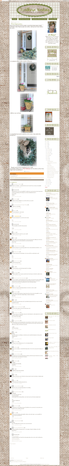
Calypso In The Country (50, 289)
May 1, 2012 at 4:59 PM (16, 229)
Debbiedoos (15, 341)
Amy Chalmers (16, 286)
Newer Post (12, 458)
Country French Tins (50, 175)
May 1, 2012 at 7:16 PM (16, 283)
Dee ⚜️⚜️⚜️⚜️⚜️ (16, 216)
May (48, 159)
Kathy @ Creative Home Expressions (19, 278)
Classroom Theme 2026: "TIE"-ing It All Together (54, 198)
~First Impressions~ (17, 24)
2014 (47, 144)
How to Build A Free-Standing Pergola (51, 256)
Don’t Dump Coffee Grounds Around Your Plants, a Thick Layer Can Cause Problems (51, 234)
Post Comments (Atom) (18, 460)
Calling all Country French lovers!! (53, 171)
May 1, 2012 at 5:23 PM (16, 235)
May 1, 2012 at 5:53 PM (16, 258)
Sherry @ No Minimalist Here (18, 427)
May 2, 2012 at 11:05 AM (17, 383)
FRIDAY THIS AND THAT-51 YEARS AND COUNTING (54, 208)
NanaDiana (15, 347)
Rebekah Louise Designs (45, 464)
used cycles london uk (16, 439)
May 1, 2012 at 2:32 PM (16, 196)
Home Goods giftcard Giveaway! (53, 351)
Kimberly (14, 210)
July (48, 156)
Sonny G (15, 380)
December (49, 149)
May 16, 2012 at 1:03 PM (17, 441)
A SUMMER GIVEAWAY (52, 324)
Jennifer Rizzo (48, 213)
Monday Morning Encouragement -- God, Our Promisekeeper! (54, 279)
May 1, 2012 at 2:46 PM (16, 202)
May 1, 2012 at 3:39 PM (16, 213)
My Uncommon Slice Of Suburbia (51, 254)
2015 (47, 143)
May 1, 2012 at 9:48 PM (16, 344)
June (48, 158)
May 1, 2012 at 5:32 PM (16, 243)
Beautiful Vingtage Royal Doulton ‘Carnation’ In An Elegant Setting (51, 226)
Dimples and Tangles (49, 293)
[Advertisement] (17, 451)
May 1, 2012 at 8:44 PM (16, 329)
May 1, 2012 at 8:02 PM (16, 289)
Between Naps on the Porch (51, 224)
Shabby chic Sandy (16, 261)
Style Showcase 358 (49, 269)
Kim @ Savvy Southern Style (18, 306)
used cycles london (15, 436)
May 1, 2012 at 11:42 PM (16, 351)
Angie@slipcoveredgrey (17, 184)
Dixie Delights (48, 217)
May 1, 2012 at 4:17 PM (16, 221)
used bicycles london (15, 438)
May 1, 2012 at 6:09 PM (16, 264)
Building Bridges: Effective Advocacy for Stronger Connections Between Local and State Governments (52, 247)
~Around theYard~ (50, 161)
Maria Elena (15, 199)
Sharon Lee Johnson (17, 354)
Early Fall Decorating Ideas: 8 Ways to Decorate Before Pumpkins (51, 243)
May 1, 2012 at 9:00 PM (16, 338)
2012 (47, 147)
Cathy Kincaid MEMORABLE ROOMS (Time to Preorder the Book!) (52, 194)
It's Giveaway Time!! (51, 320)
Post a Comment (12, 443)
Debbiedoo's (48, 232)
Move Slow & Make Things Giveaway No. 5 (52, 222)
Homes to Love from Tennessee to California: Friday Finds (51, 204)
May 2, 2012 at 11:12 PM (16, 425)
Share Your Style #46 (51, 329)
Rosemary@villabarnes (17, 386)
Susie (14, 374)
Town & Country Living (50, 203)
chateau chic (15, 291)
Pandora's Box (48, 304)
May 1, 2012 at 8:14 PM (16, 297)
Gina (14, 266)
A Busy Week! (49, 165)
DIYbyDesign (16, 272)
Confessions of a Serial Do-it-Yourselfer (51, 238)
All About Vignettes (49, 271)
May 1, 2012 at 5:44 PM (16, 249)
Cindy (14, 237)
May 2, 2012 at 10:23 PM (17, 418)
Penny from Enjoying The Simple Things (20, 204)
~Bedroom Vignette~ (50, 166)
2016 (47, 141)
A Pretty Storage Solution (51, 169)
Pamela (14, 232)
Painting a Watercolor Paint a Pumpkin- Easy (50, 214)
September (49, 153)
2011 (47, 185)
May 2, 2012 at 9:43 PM (16, 410)
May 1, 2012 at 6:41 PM (16, 269)
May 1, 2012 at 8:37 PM (16, 309)
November (49, 150)
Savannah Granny (17, 312)
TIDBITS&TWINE (49, 264)
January (48, 183)
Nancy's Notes (16, 405)
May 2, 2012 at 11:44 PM (17, 431)
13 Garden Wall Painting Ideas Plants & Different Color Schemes (52, 252)
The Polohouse (26, 168)
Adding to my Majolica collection (52, 172)
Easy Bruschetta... (52, 304)
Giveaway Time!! (51, 337)
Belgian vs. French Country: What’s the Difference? (52, 266)
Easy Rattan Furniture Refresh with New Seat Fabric (52, 301)
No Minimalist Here (13, 176)
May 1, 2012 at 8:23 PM (16, 304)
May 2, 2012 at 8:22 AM (16, 377)
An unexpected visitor (50, 174)
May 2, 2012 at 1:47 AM (16, 358)
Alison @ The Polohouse (17, 391)
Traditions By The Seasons (18, 246)
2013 (47, 146)
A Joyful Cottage (49, 277)
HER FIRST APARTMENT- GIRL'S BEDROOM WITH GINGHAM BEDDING (54, 295)
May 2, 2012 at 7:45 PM (16, 389)
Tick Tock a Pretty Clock (52, 333)
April (48, 179)
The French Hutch (16, 320)
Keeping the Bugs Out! (51, 168)
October (48, 152)
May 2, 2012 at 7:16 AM (16, 372)
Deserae (14, 412)
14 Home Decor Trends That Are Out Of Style (52, 230)
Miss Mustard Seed (49, 220)
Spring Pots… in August (50, 218)
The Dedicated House (49, 245)
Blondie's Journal (16, 251)
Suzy (14, 299)
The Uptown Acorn (49, 197)
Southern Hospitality (49, 268)
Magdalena (15, 360)
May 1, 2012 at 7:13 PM (16, 275)
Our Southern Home (49, 300)
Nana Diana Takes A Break (50, 207)
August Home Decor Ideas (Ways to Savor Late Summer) (52, 291)
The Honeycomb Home (50, 241)
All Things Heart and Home (50, 250)
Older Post (42, 458)
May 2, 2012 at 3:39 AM (16, 366)
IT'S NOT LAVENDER (53, 272)
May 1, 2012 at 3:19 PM (16, 207)
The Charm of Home (49, 258)
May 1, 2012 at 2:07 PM (16, 187)
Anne (14, 332)
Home (27, 458)
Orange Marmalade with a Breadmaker (54, 260)
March (48, 180)
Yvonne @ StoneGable (17, 420)
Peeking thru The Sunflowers (51, 283)
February (48, 182)
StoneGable (48, 228)
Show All (58, 310)
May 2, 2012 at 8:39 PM (16, 403)
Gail (14, 369)
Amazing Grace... (52, 284)
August (48, 155)
